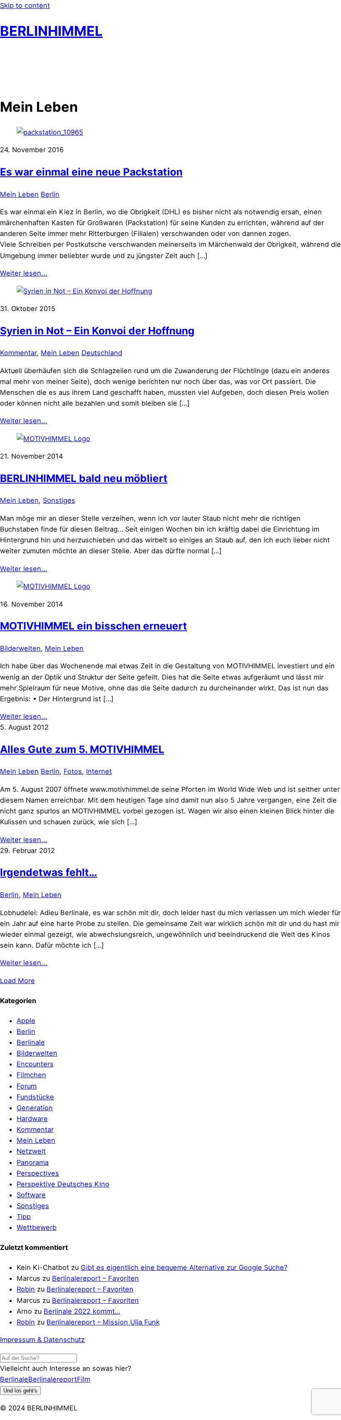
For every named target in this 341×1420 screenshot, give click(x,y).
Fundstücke (35, 1097)
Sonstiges (59, 500)
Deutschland (102, 353)
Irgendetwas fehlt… (48, 872)
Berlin (50, 194)
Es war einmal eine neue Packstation (91, 172)
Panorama (33, 1162)
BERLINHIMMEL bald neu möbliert (84, 478)
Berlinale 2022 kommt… (82, 1311)
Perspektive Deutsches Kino (63, 1184)
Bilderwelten (20, 648)
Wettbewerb (37, 1227)
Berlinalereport (52, 1379)
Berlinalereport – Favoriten (95, 1278)
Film (83, 1379)
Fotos (73, 771)
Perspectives (38, 1173)
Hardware (32, 1118)
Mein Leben (19, 194)
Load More (17, 980)
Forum (27, 1086)
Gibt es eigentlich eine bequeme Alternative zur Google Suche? (184, 1267)
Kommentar (18, 353)
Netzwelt (31, 1151)
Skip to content (25, 5)
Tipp (24, 1216)
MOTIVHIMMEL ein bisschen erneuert (93, 626)
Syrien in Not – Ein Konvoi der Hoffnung (97, 330)
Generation (35, 1108)
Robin (26, 1289)
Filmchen (31, 1075)
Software (31, 1195)
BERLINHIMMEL (51, 31)
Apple (26, 1020)
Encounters (35, 1064)
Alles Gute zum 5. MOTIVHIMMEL (82, 749)
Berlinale (31, 1042)
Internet (99, 771)
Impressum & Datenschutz (42, 1339)
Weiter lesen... (23, 273)
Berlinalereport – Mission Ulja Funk (103, 1322)
